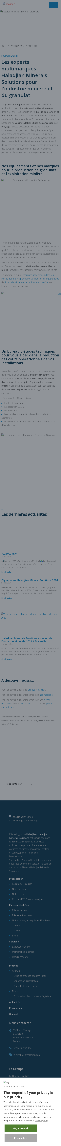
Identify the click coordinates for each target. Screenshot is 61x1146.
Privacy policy (41, 1120)
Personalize (20, 1138)
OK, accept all (20, 1128)
